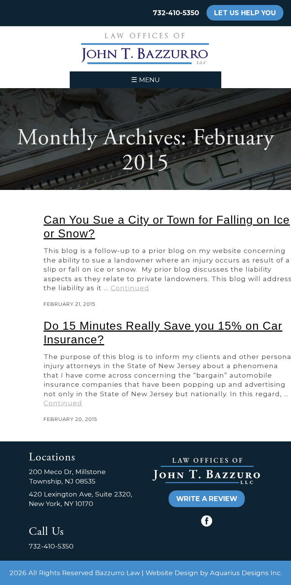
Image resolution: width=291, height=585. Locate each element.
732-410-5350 (176, 13)
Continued (130, 288)
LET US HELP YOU (245, 13)
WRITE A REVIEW (206, 499)
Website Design (172, 573)
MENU (145, 80)
